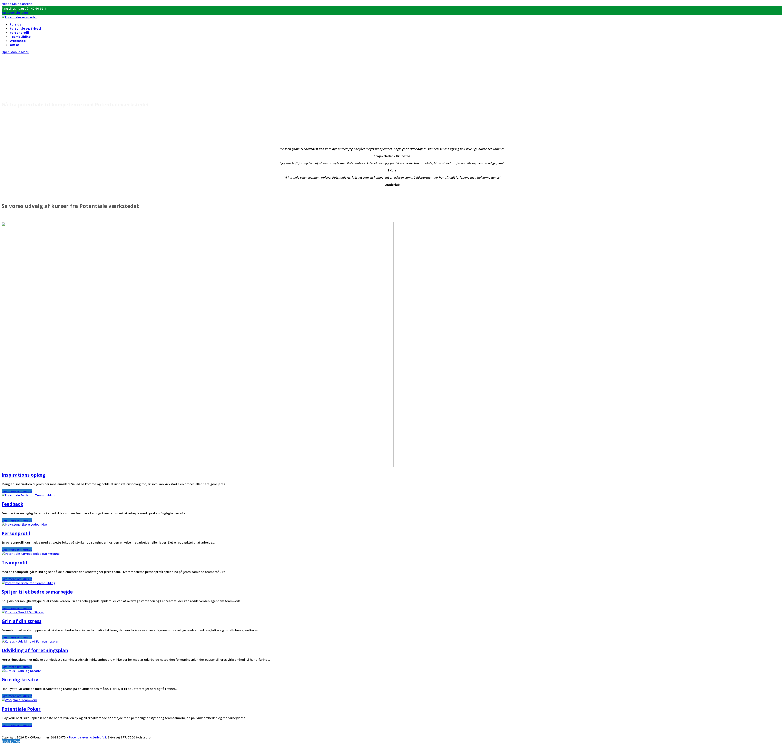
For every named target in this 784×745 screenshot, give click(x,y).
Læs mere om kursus (17, 491)
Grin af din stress (21, 621)
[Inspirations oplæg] (198, 466)
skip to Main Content (17, 4)
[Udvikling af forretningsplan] (30, 641)
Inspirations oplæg (23, 475)
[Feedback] (28, 495)
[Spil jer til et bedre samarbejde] (28, 583)
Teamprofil (14, 562)
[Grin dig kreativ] (21, 671)
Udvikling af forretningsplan (35, 650)
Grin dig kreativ (20, 679)
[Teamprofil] (31, 554)
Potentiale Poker (21, 709)
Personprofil (16, 533)
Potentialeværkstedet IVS (87, 737)
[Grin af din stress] (23, 612)
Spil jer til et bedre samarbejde (37, 592)
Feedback (12, 504)
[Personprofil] (25, 524)
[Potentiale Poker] (19, 700)
